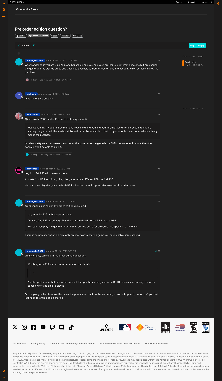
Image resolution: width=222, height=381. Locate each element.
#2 (159, 94)
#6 (159, 251)
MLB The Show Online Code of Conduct (120, 343)
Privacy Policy (38, 343)
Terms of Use (19, 343)
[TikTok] (71, 327)
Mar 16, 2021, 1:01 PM (65, 201)
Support (191, 2)
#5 (159, 201)
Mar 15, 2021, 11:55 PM (66, 60)
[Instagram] (24, 327)
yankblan (31, 94)
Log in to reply (197, 45)
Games (179, 2)
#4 (159, 169)
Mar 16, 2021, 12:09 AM (58, 94)
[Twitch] (52, 327)
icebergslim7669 (35, 60)
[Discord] (61, 327)
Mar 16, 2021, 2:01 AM (59, 169)
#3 (159, 114)
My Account (206, 2)
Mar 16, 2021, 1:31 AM (60, 114)
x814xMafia (32, 114)
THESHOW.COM (17, 2)
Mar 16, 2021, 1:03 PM (65, 251)
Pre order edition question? (70, 119)
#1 (159, 60)
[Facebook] (33, 327)
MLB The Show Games (156, 343)
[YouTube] (43, 327)
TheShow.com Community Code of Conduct (72, 343)
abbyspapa (32, 169)
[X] (15, 327)
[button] (4, 371)
